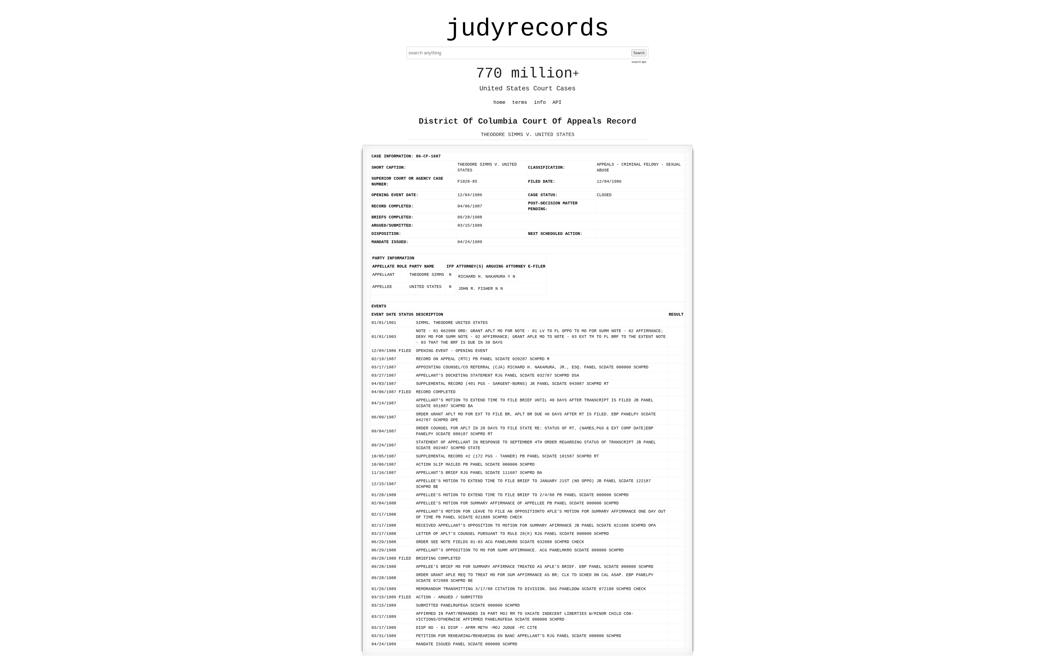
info (540, 102)
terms (519, 102)
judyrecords (527, 28)
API (557, 102)
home (499, 102)
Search (639, 53)
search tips (639, 61)
